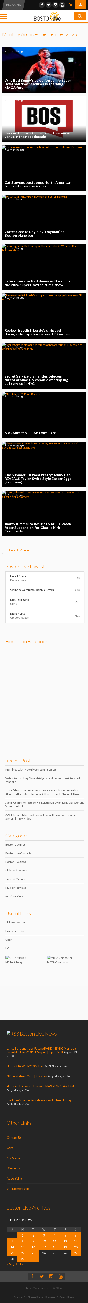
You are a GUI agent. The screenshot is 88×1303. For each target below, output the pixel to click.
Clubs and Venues (16, 870)
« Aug (10, 1264)
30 (33, 1259)
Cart (10, 1148)
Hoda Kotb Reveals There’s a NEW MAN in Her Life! (40, 1086)
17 (44, 1247)
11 (54, 1241)
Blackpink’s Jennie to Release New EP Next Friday (39, 1100)
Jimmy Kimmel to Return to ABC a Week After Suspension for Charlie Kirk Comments (44, 513)
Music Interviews (15, 887)
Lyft (7, 948)
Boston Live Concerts (18, 853)
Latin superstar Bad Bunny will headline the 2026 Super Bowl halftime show (44, 267)
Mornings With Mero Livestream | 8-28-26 (30, 769)
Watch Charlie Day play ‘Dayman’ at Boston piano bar (44, 217)
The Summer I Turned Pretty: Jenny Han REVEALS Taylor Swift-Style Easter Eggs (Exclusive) (44, 464)
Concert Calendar (16, 879)
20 (76, 1247)
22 (23, 1253)
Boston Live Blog (15, 844)
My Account (15, 1158)
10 (44, 1241)
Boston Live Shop (15, 862)
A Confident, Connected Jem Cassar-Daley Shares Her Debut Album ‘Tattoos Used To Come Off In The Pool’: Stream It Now (42, 792)
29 (23, 1259)
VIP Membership (18, 1188)
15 (23, 1247)
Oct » (19, 1264)
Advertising (14, 1178)
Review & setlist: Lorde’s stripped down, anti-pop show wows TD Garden (44, 316)
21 (12, 1253)
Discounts (13, 1168)
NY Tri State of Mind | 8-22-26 (27, 1076)
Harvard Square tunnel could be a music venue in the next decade (44, 119)
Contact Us (14, 1137)
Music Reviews (14, 896)
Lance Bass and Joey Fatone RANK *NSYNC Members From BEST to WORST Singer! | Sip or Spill (41, 1050)
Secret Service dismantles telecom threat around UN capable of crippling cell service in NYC (44, 366)
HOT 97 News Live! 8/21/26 (25, 1066)
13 (76, 1241)
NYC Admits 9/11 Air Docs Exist (44, 415)
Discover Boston (15, 931)
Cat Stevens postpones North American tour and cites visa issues (44, 168)
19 (65, 1247)
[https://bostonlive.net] (47, 20)
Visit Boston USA (15, 922)
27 (76, 1253)
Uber (8, 939)
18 (54, 1247)
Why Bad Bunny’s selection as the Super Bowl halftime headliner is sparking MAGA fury (44, 70)
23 (33, 1253)
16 (33, 1247)
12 (65, 1241)
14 (12, 1247)
